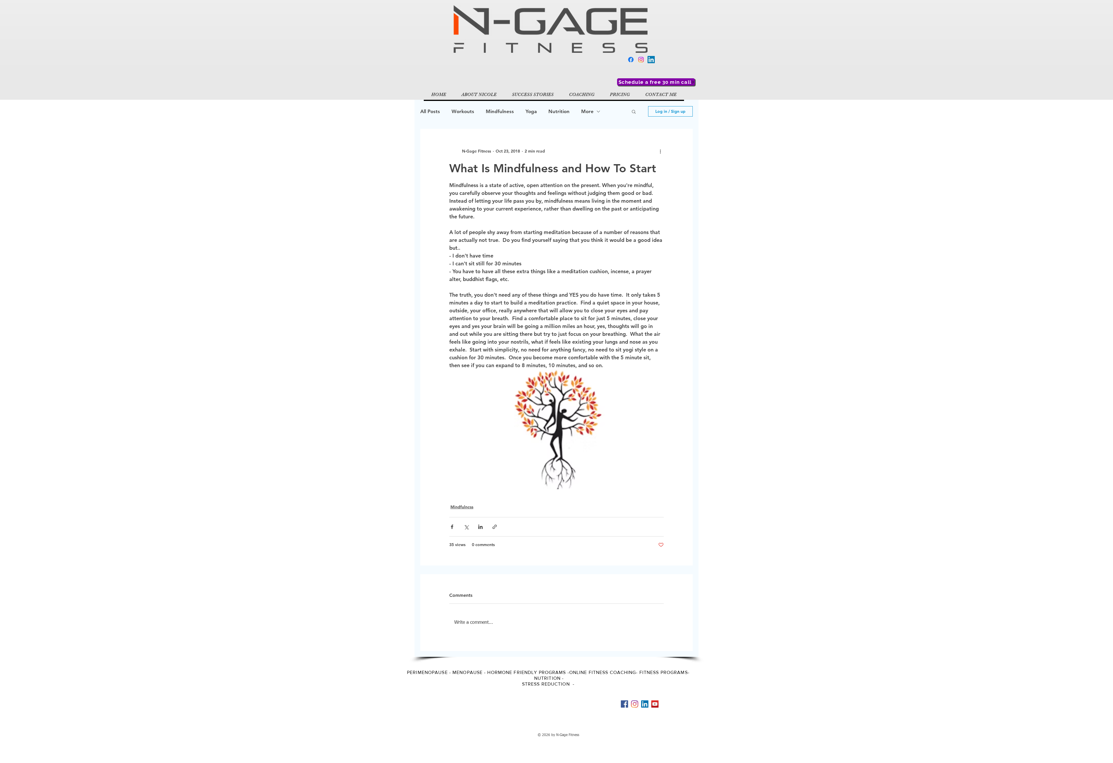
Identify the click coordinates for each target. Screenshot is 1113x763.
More (587, 111)
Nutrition (559, 111)
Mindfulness (500, 111)
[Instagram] (641, 59)
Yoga (531, 111)
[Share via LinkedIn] (480, 527)
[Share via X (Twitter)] (466, 527)
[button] (633, 111)
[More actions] (660, 151)
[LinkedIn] (651, 59)
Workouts (463, 111)
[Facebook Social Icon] (624, 704)
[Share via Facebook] (452, 527)
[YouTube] (655, 704)
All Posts (430, 111)
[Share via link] (494, 527)
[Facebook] (630, 59)
